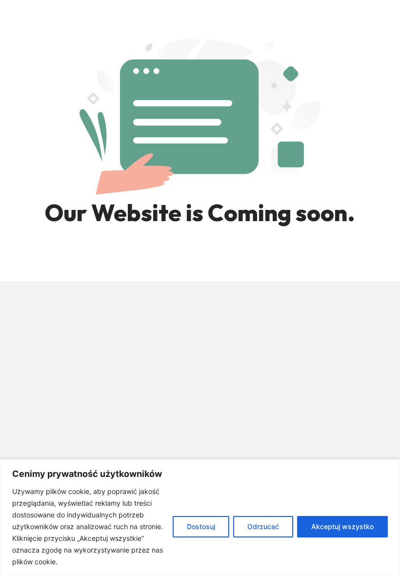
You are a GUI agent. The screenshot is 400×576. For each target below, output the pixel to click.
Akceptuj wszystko (342, 526)
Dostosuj (201, 526)
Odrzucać (263, 526)
